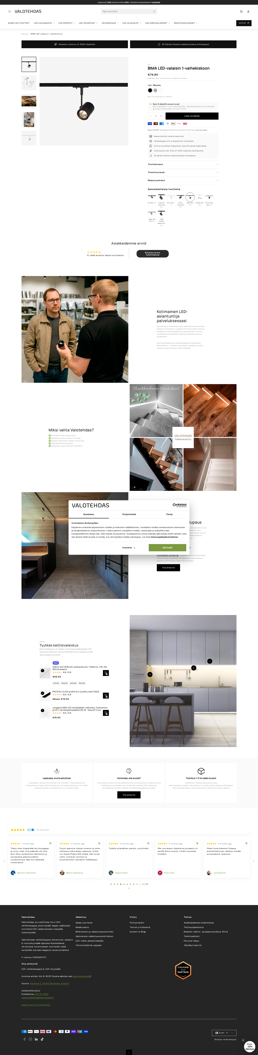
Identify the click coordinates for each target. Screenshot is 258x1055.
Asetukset (127, 547)
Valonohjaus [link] (109, 23)
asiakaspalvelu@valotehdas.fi (38, 997)
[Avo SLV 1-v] (152, 197)
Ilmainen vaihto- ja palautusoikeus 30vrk (206, 931)
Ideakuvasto (82, 927)
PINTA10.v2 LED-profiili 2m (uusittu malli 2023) (76, 691)
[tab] (111, 884)
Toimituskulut (165, 78)
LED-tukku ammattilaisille (89, 940)
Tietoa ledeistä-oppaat (89, 945)
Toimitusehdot (192, 936)
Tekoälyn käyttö (193, 945)
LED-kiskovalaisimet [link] (156, 23)
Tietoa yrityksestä (140, 927)
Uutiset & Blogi (138, 931)
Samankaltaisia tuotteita (164, 189)
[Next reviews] (253, 861)
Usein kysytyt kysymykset (36, 1004)
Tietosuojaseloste (194, 927)
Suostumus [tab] (88, 514)
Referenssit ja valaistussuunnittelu (95, 931)
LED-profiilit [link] (65, 23)
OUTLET (242, 23)
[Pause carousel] (129, 888)
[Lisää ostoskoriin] (106, 713)
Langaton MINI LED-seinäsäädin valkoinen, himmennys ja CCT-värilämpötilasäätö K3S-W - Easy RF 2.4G (80, 708)
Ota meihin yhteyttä (168, 555)
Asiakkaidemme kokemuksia (199, 922)
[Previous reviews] (4, 861)
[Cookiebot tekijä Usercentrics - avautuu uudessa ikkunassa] (175, 505)
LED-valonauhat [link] (43, 23)
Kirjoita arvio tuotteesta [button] (152, 253)
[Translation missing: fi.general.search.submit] (154, 11)
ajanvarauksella (81, 976)
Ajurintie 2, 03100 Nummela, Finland (49, 983)
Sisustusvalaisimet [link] (184, 23)
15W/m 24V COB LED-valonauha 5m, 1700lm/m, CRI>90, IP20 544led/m (80, 668)
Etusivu (25, 34)
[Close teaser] (243, 1040)
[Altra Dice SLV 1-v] (209, 197)
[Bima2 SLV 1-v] (200, 197)
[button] (9, 11)
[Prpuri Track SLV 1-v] (180, 197)
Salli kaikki (167, 547)
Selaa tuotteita (84, 922)
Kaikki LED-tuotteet (19, 23)
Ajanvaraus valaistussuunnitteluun (94, 936)
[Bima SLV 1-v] (190, 197)
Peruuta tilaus (191, 940)
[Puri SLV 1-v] (171, 197)
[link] (248, 11)
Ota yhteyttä (168, 567)
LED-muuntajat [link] (87, 23)
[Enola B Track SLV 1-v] (161, 197)
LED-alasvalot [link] (131, 23)
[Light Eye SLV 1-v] (152, 213)
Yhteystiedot (137, 922)
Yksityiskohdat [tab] (129, 514)
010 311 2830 (201, 130)
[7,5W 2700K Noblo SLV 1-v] (161, 213)
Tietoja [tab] (169, 514)
